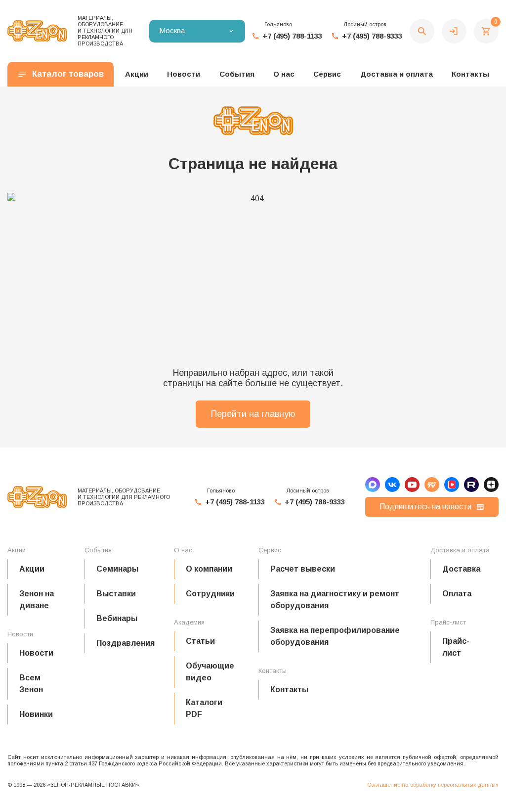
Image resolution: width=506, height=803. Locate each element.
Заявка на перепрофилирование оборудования (335, 636)
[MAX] (372, 484)
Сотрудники (210, 593)
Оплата (456, 593)
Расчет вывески (302, 569)
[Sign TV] (431, 484)
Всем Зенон (31, 683)
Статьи (200, 641)
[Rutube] (471, 484)
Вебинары (116, 618)
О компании (209, 569)
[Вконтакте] (392, 484)
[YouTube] (412, 484)
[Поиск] (422, 31)
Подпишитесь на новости (425, 506)
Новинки (36, 714)
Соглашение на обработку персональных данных (433, 785)
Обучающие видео (210, 672)
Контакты (470, 74)
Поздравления (125, 643)
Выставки (116, 593)
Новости (36, 653)
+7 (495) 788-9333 (372, 36)
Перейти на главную (253, 414)
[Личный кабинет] (454, 31)
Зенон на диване (36, 599)
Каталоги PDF (204, 708)
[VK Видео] (451, 484)
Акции (31, 569)
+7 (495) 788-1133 (292, 36)
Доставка (461, 569)
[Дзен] (491, 484)
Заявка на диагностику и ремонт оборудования (334, 599)
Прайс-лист (455, 647)
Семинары (117, 569)
